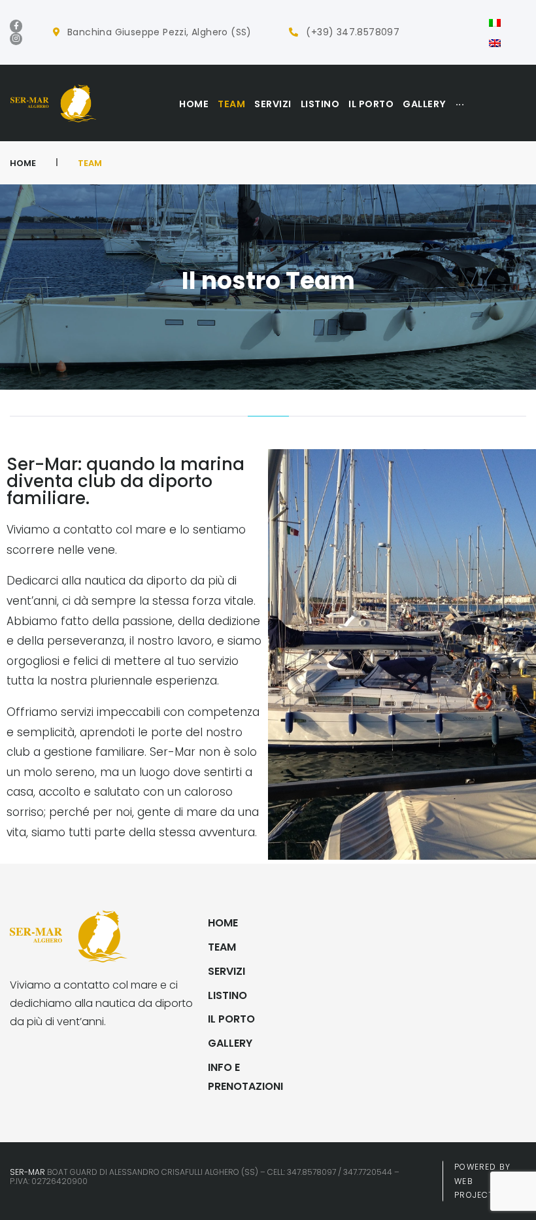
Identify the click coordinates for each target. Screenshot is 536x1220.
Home (23, 163)
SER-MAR (27, 1172)
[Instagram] (16, 39)
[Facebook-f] (16, 26)
